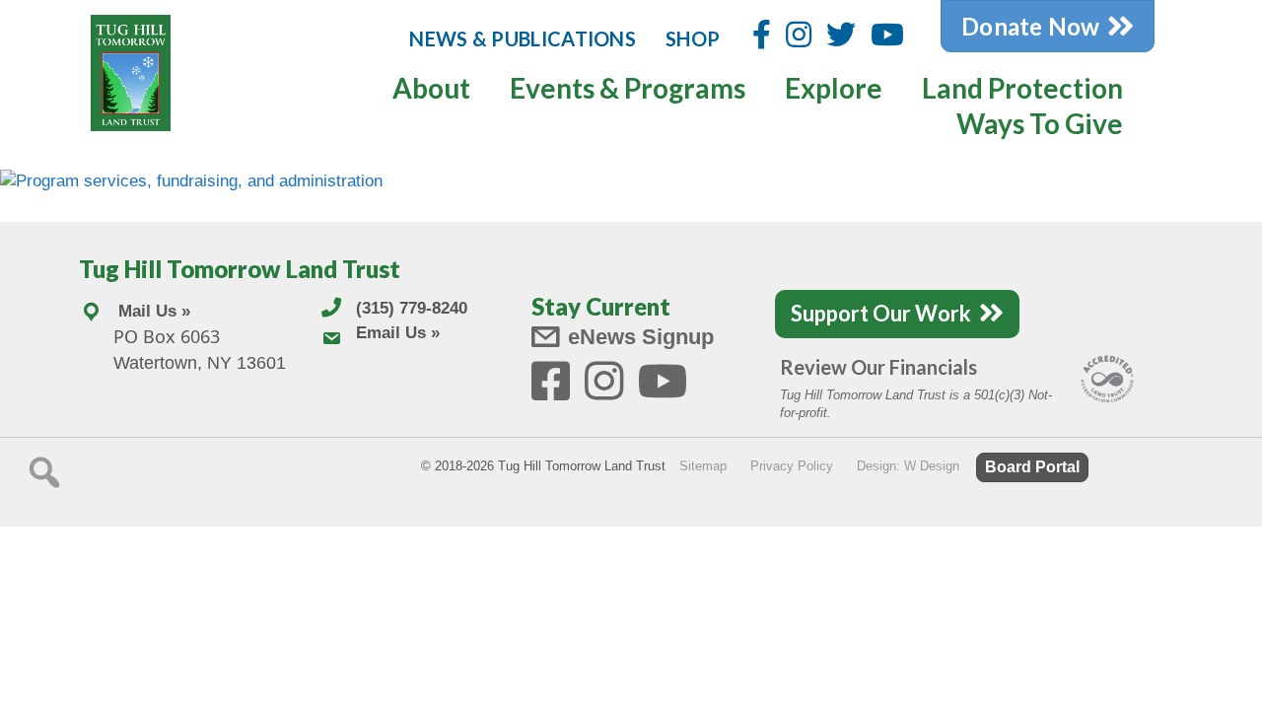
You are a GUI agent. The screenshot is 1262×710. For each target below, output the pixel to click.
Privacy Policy (791, 466)
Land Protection (1022, 88)
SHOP (693, 38)
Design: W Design (908, 466)
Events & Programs (627, 88)
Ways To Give (1039, 123)
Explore (833, 88)
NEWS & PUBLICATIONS (522, 38)
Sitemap (703, 466)
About (431, 88)
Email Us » (398, 332)
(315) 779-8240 (411, 308)
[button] (44, 472)
